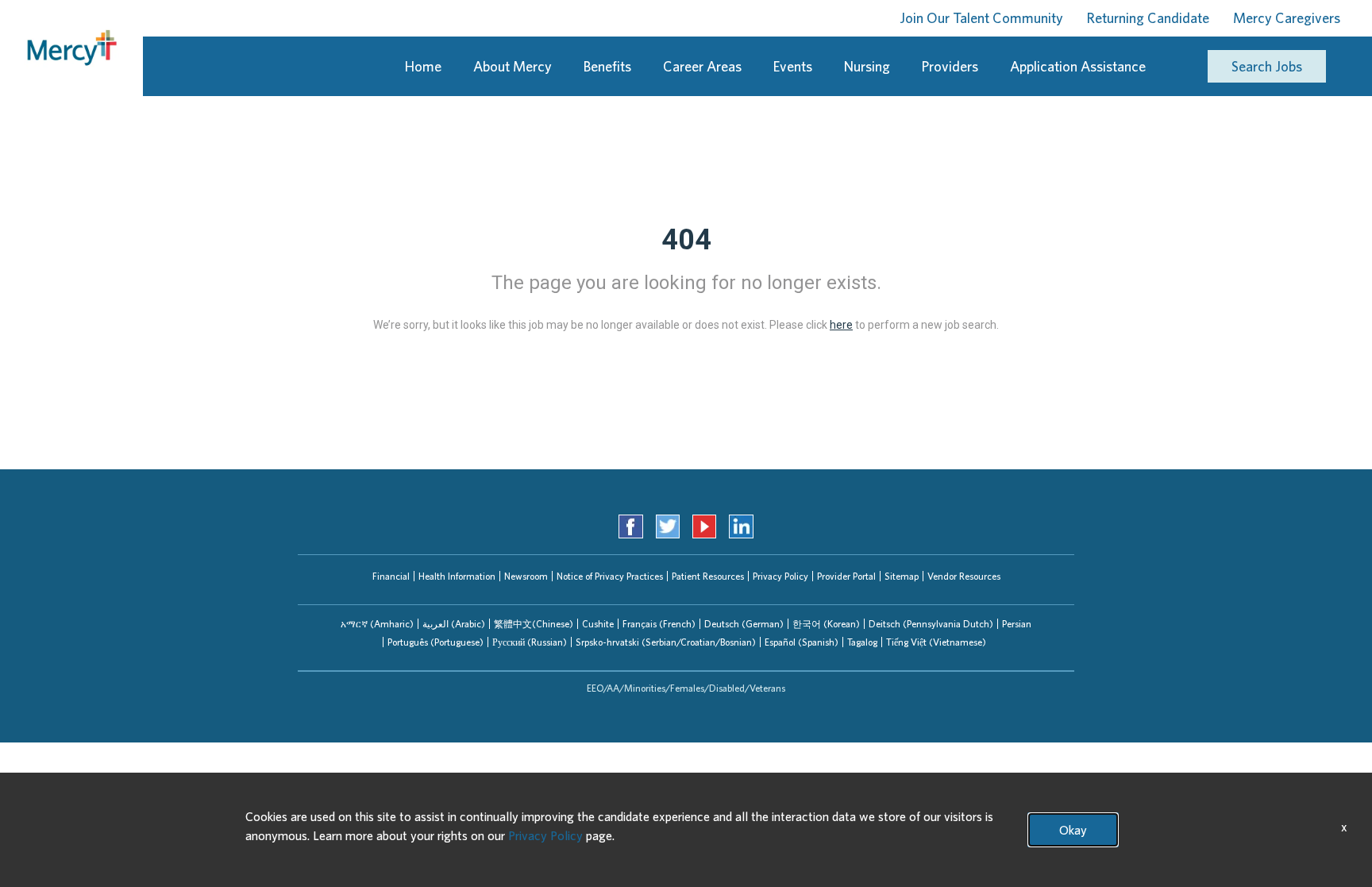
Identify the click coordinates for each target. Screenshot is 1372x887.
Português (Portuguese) (435, 642)
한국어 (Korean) (826, 624)
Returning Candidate (1148, 18)
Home (423, 66)
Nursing (867, 66)
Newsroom (526, 576)
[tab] (377, 624)
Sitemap (901, 576)
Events (792, 66)
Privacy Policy (780, 576)
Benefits (607, 66)
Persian (1016, 624)
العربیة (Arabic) (453, 624)
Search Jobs (1266, 66)
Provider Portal (846, 576)
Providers (950, 66)
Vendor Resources (963, 576)
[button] (377, 624)
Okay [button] (1073, 830)
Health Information (456, 576)
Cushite (598, 624)
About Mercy (512, 66)
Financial (391, 576)
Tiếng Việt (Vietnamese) (936, 642)
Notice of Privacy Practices (610, 576)
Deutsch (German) (744, 624)
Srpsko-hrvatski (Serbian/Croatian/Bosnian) (666, 642)
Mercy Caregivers (1286, 18)
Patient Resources (708, 576)
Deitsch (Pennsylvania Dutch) (931, 624)
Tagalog (862, 642)
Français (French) (659, 624)
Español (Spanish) (801, 642)
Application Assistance (1078, 66)
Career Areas (702, 66)
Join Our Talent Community (981, 18)
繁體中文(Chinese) (533, 624)
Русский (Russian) (529, 642)
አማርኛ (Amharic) (377, 624)
